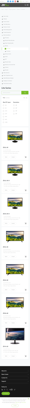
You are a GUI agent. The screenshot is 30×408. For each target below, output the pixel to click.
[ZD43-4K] (15, 269)
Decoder (6, 70)
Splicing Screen (8, 53)
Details (6, 157)
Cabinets (6, 67)
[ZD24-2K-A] (15, 203)
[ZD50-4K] (15, 302)
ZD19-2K (5, 346)
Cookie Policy (17, 402)
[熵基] (5, 5)
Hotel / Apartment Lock (7, 75)
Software (5, 19)
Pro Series (8, 51)
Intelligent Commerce (7, 80)
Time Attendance (6, 24)
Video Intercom (6, 72)
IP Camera (7, 37)
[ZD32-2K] (15, 236)
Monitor (18, 9)
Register (27, 1)
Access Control (6, 21)
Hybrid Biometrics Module (8, 78)
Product (6, 9)
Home (3, 9)
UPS (6, 59)
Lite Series (23, 9)
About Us (4, 371)
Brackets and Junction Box (10, 64)
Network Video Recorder (9, 40)
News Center (5, 374)
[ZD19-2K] (15, 336)
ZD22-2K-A (6, 180)
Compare (13, 157)
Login (23, 1)
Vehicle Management (7, 29)
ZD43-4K (5, 280)
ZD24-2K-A (6, 214)
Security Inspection (7, 32)
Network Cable (8, 62)
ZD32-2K (5, 247)
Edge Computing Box (9, 43)
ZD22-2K (5, 147)
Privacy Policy (23, 402)
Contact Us (4, 378)
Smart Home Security (7, 83)
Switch (6, 56)
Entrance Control (6, 27)
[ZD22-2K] (15, 136)
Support (4, 381)
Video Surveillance (12, 9)
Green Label (5, 16)
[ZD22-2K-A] (15, 170)
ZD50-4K (5, 313)
